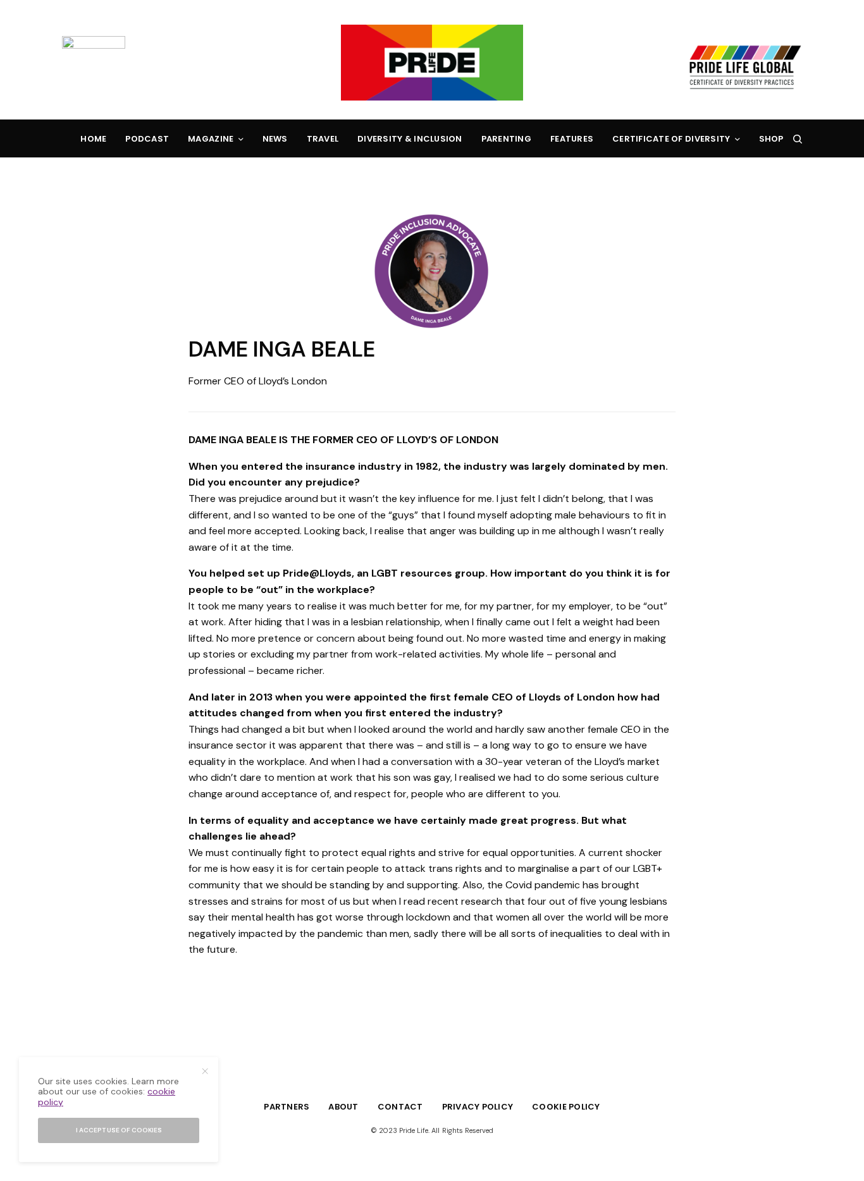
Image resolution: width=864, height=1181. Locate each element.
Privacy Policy (478, 1107)
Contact (400, 1107)
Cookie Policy (566, 1107)
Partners (286, 1107)
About (343, 1107)
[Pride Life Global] (432, 63)
